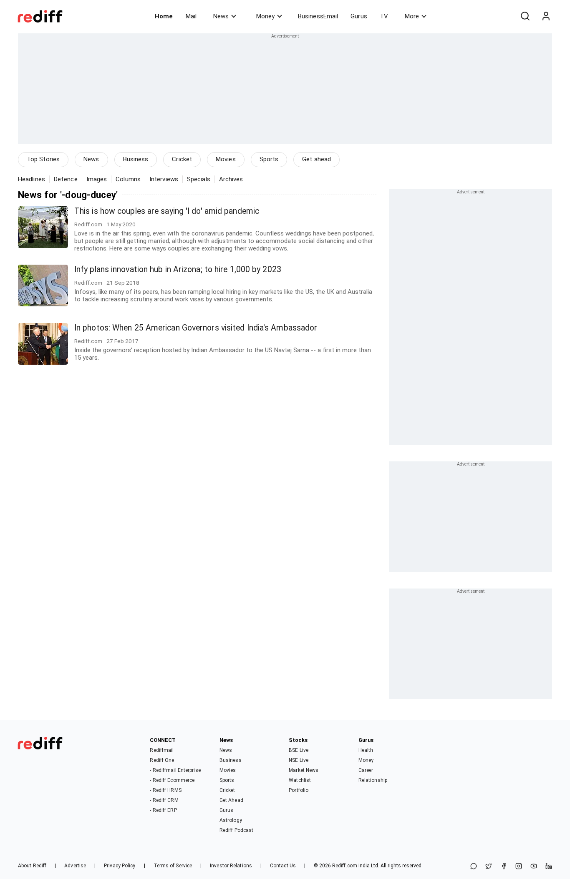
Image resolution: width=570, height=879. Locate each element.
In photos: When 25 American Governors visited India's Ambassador (195, 328)
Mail (191, 16)
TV (384, 16)
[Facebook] (503, 867)
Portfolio (298, 790)
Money (265, 16)
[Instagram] (518, 867)
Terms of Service (173, 866)
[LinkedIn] (548, 867)
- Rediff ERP (163, 810)
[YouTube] (533, 867)
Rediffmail (162, 750)
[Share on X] (488, 867)
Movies (226, 159)
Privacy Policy (119, 866)
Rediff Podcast (236, 830)
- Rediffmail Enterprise (175, 770)
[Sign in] (546, 16)
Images (96, 179)
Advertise (75, 866)
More (412, 16)
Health (365, 750)
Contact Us (283, 866)
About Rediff (32, 866)
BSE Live (298, 750)
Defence (66, 179)
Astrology (230, 820)
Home (164, 16)
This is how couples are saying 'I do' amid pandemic (166, 211)
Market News (303, 770)
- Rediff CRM (164, 800)
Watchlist (300, 780)
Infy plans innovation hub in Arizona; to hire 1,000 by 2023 (177, 269)
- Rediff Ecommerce (172, 780)
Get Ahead (231, 800)
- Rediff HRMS (165, 790)
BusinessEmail (318, 16)
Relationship (372, 780)
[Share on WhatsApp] (473, 867)
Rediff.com (344, 866)
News (221, 16)
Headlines (31, 179)
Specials (198, 179)
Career (365, 770)
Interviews (163, 179)
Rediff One (162, 760)
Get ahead (316, 159)
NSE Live (298, 760)
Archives (231, 179)
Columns (128, 179)
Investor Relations (231, 866)
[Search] (525, 16)
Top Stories (43, 159)
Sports (269, 159)
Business (136, 159)
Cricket (182, 159)
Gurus (359, 16)
